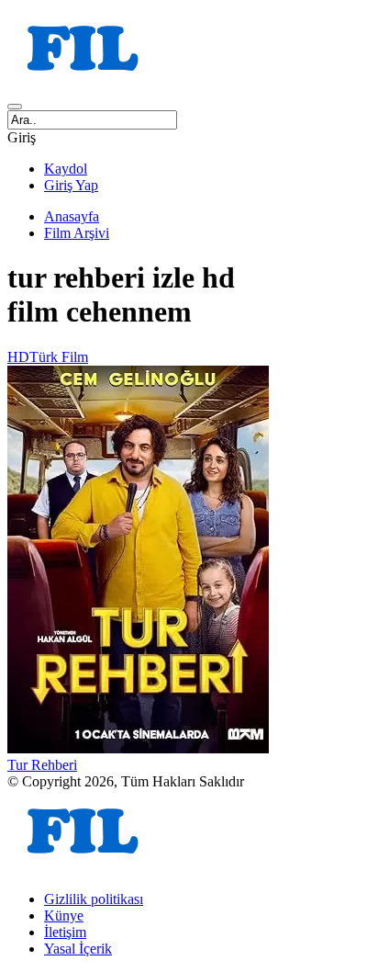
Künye (63, 915)
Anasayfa (71, 216)
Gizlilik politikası (93, 899)
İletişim (65, 932)
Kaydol (65, 168)
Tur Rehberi (42, 765)
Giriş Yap (71, 185)
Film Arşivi (76, 233)
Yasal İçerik (78, 948)
